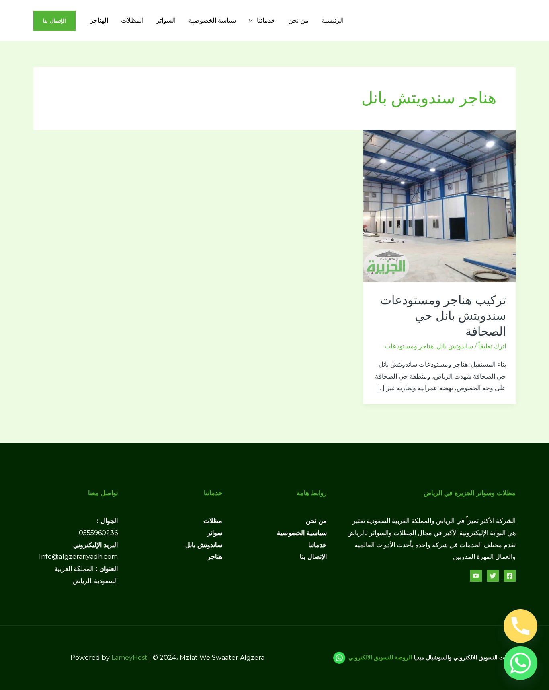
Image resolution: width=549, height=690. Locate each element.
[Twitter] (493, 576)
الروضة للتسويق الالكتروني (380, 657)
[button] (253, 20)
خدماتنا (266, 20)
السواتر (166, 20)
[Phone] (520, 626)
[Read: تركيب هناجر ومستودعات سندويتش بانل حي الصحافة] (439, 206)
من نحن (298, 20)
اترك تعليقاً (492, 346)
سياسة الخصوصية (212, 20)
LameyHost (129, 657)
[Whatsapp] (520, 663)
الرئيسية (333, 20)
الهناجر (99, 20)
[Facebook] (510, 576)
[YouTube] (476, 576)
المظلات (132, 20)
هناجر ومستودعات (409, 346)
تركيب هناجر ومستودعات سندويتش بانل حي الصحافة (443, 315)
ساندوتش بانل (454, 346)
